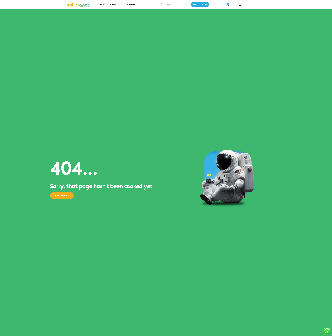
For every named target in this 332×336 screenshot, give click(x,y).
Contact (131, 4)
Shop (99, 4)
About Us (114, 4)
